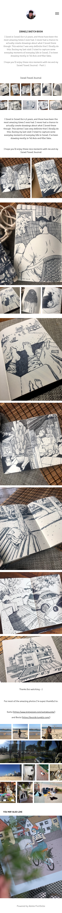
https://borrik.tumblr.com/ (36, 717)
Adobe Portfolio (37, 905)
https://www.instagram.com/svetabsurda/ (34, 711)
